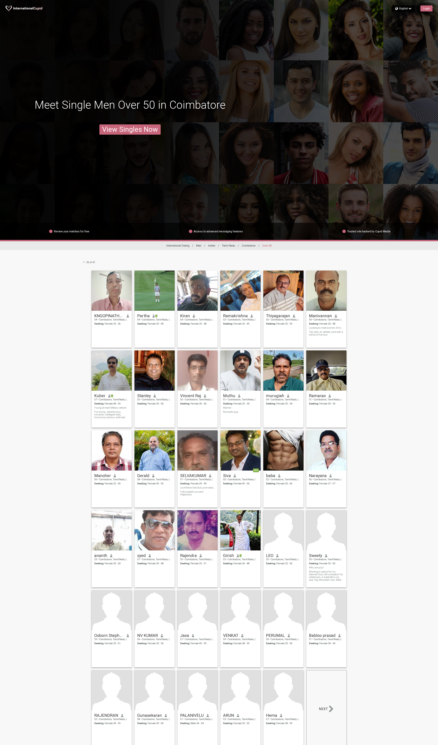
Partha (143, 315)
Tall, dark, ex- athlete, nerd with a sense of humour (326, 333)
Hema (271, 715)
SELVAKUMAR (193, 475)
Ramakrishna (235, 315)
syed (141, 555)
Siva (227, 475)
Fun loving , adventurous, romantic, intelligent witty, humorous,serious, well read (109, 414)
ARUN (228, 715)
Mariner (227, 407)
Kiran (185, 315)
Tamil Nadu (228, 245)
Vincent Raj (190, 395)
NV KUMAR (147, 635)
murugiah (275, 395)
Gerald (143, 475)
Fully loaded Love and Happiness (191, 493)
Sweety (315, 555)
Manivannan (320, 315)
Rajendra (188, 555)
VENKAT (230, 635)
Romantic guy (230, 411)
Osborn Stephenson (109, 635)
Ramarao (317, 395)
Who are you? (316, 567)
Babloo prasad (322, 635)
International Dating (177, 245)
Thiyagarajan (278, 315)
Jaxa (184, 635)
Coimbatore (249, 245)
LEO (269, 555)
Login (426, 8)
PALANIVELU (192, 715)
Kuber (99, 395)
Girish (228, 555)
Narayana (318, 475)
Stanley (144, 395)
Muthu (229, 395)
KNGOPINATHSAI (109, 315)
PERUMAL (275, 635)
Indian (211, 245)
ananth (100, 555)
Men (198, 245)
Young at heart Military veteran (110, 407)
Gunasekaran (149, 715)
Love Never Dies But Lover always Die (197, 487)
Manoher (102, 475)
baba (270, 475)
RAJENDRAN (106, 715)
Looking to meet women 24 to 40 (326, 327)
